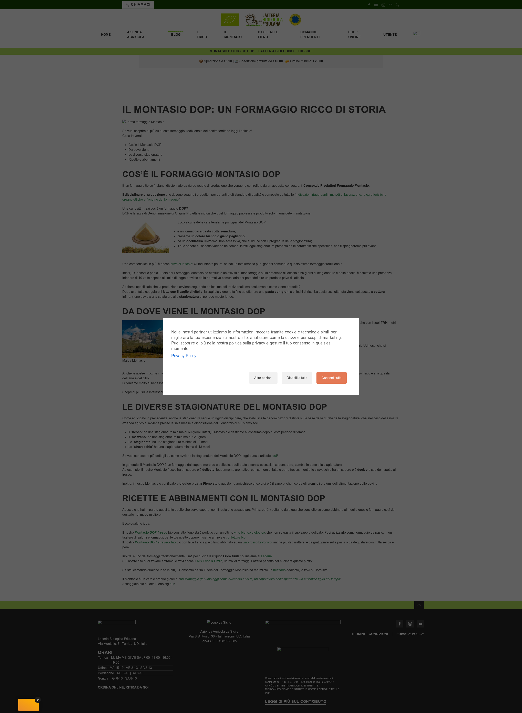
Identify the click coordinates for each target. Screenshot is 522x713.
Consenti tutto (332, 378)
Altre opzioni (263, 378)
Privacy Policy (183, 356)
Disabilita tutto (297, 378)
